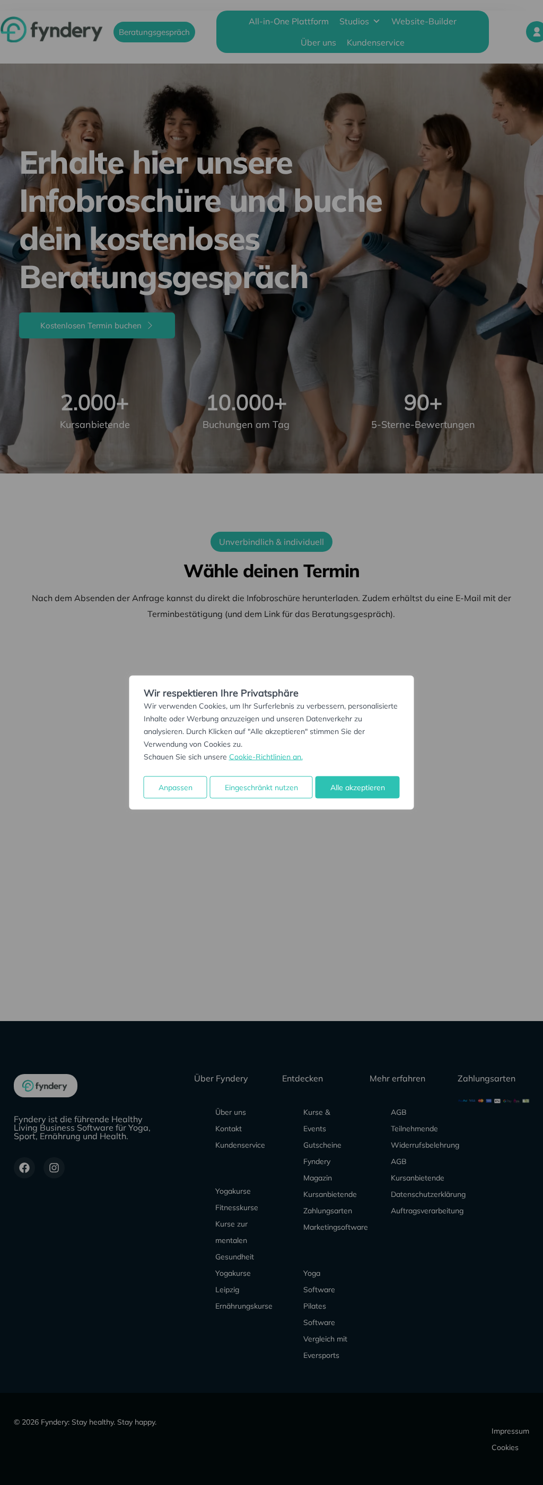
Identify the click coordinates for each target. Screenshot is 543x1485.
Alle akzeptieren (357, 787)
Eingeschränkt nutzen (261, 787)
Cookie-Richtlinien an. (266, 757)
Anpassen (175, 787)
